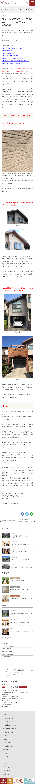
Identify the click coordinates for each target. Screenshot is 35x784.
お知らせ (5, 756)
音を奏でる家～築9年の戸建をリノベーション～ (8, 521)
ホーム (5, 714)
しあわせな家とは (8, 718)
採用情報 (5, 763)
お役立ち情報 (5, 643)
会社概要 (5, 749)
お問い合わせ (23, 686)
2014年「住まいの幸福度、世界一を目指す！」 (15, 61)
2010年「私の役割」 (7, 50)
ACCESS (5, 694)
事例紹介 (5, 735)
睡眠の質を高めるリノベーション (9, 656)
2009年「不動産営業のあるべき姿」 (12, 48)
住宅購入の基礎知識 (6, 648)
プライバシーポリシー (9, 767)
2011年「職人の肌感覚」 (9, 53)
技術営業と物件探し (8, 721)
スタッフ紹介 (7, 742)
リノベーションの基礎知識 (8, 646)
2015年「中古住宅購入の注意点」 (11, 63)
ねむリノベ (6, 739)
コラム (5, 760)
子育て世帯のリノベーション (8, 651)
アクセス (5, 753)
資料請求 (9, 782)
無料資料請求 (7, 774)
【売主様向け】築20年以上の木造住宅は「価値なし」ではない (26, 521)
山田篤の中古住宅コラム (7, 654)
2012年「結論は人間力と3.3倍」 (11, 55)
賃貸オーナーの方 (8, 732)
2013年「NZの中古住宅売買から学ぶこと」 (14, 58)
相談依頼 (3, 782)
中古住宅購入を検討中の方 (10, 725)
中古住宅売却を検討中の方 (10, 728)
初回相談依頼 (7, 770)
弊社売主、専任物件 (8, 746)
